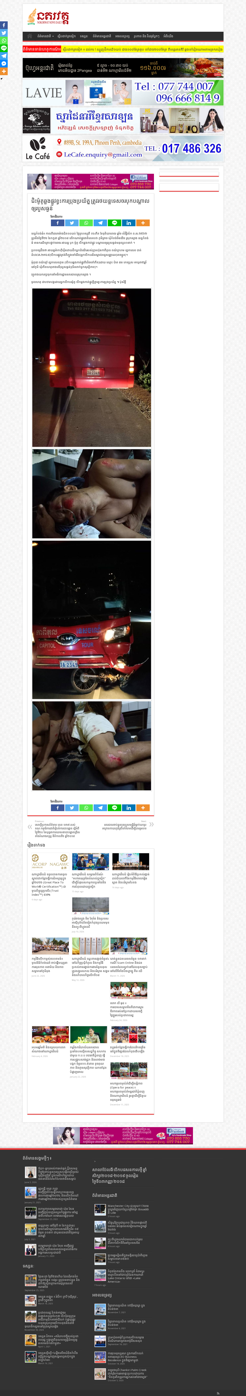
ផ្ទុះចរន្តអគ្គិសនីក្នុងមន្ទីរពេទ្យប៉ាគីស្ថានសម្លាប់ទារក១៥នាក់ (128, 1257)
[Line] (114, 223)
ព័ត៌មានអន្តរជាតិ (102, 36)
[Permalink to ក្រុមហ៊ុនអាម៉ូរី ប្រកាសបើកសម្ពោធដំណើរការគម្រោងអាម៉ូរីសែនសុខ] (100, 1341)
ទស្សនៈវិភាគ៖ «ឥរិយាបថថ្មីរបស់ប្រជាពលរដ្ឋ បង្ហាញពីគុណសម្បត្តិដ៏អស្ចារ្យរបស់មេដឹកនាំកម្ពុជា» (58, 1339)
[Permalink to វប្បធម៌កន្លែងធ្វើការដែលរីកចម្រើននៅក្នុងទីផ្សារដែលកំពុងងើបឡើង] (129, 1034)
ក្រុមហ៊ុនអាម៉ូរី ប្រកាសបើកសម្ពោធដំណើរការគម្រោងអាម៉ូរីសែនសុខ (126, 1339)
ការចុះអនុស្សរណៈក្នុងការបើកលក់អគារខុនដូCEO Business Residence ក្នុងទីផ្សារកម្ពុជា (125, 1357)
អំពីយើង (168, 36)
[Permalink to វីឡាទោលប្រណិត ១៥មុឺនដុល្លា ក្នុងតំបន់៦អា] (100, 1309)
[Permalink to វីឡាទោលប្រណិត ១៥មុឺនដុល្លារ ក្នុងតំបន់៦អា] (100, 1325)
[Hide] (1, 78)
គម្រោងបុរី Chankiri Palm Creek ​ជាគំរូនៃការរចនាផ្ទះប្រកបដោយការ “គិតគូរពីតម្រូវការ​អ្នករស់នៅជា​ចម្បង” (127, 1373)
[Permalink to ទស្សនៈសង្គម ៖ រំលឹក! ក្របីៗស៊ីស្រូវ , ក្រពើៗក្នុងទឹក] (30, 1300)
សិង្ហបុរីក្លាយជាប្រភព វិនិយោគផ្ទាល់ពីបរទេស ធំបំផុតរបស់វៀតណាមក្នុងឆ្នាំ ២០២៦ (127, 1226)
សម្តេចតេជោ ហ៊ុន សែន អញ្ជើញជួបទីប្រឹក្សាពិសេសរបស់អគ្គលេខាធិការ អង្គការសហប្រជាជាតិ (57, 1249)
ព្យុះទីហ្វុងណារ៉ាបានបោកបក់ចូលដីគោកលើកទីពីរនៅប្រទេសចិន (125, 1241)
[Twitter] (72, 223)
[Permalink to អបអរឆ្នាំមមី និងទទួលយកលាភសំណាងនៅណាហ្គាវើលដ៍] (50, 1034)
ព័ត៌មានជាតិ (44, 36)
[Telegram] (100, 223)
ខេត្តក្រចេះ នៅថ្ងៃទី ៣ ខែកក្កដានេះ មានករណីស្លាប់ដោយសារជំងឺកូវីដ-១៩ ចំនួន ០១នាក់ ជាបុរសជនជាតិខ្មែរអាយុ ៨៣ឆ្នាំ (58, 1231)
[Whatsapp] (86, 223)
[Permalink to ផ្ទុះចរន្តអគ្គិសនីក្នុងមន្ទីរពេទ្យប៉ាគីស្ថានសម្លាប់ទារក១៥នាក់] (100, 1259)
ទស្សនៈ (84, 36)
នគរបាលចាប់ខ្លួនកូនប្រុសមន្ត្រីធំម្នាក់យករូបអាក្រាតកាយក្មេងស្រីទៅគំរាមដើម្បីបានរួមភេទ (124, 825)
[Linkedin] (128, 223)
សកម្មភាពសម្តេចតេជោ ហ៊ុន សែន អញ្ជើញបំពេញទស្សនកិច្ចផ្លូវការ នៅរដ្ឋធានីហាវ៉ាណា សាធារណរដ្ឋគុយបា (58, 1212)
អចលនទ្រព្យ (122, 36)
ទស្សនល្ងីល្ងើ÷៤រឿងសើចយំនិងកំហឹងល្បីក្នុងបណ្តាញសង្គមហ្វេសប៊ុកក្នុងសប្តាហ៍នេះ (58, 1356)
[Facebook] (57, 223)
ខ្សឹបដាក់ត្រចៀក (66, 36)
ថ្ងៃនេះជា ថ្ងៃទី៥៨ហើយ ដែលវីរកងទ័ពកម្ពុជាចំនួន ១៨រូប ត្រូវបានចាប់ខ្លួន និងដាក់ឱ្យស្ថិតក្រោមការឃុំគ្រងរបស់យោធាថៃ (59, 1282)
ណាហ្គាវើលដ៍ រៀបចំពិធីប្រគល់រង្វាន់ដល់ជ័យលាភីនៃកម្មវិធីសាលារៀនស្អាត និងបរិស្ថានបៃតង (131, 878)
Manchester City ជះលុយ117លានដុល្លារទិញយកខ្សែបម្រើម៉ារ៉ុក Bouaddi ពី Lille (128, 1209)
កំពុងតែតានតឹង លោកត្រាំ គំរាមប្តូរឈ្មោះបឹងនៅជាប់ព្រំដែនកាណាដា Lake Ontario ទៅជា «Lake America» (126, 1276)
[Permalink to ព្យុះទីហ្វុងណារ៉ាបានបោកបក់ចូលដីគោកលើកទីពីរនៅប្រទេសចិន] (100, 1243)
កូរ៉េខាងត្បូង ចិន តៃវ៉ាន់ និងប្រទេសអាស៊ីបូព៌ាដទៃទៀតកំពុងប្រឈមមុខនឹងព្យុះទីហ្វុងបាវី (90, 923)
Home (30, 37)
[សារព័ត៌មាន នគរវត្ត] (49, 22)
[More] (143, 223)
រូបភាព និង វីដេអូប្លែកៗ (146, 36)
